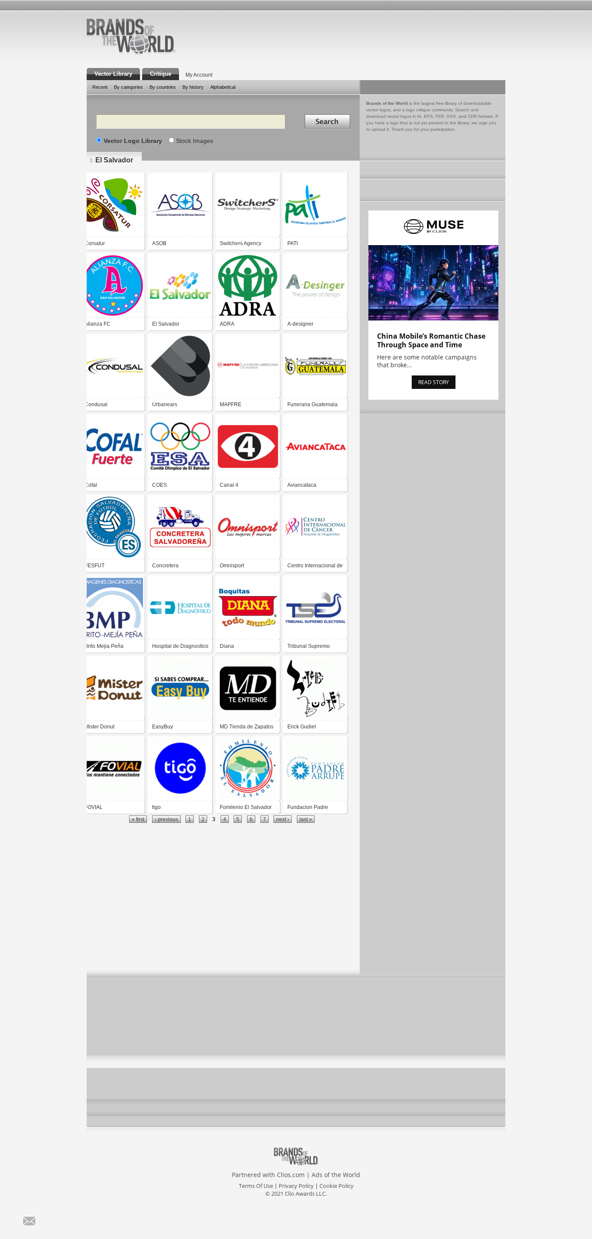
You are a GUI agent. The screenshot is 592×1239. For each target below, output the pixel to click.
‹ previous (166, 819)
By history (193, 87)
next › (282, 819)
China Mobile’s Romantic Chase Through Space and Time (431, 340)
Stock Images (194, 140)
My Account (198, 75)
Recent (99, 87)
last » (305, 819)
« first (138, 819)
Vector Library (113, 74)
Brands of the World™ (131, 36)
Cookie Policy (336, 1186)
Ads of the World (336, 1175)
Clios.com (291, 1175)
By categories (128, 87)
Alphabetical (222, 87)
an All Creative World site (159, 54)
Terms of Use (256, 1186)
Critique (160, 74)
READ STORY (433, 382)
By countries (163, 87)
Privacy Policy (296, 1186)
